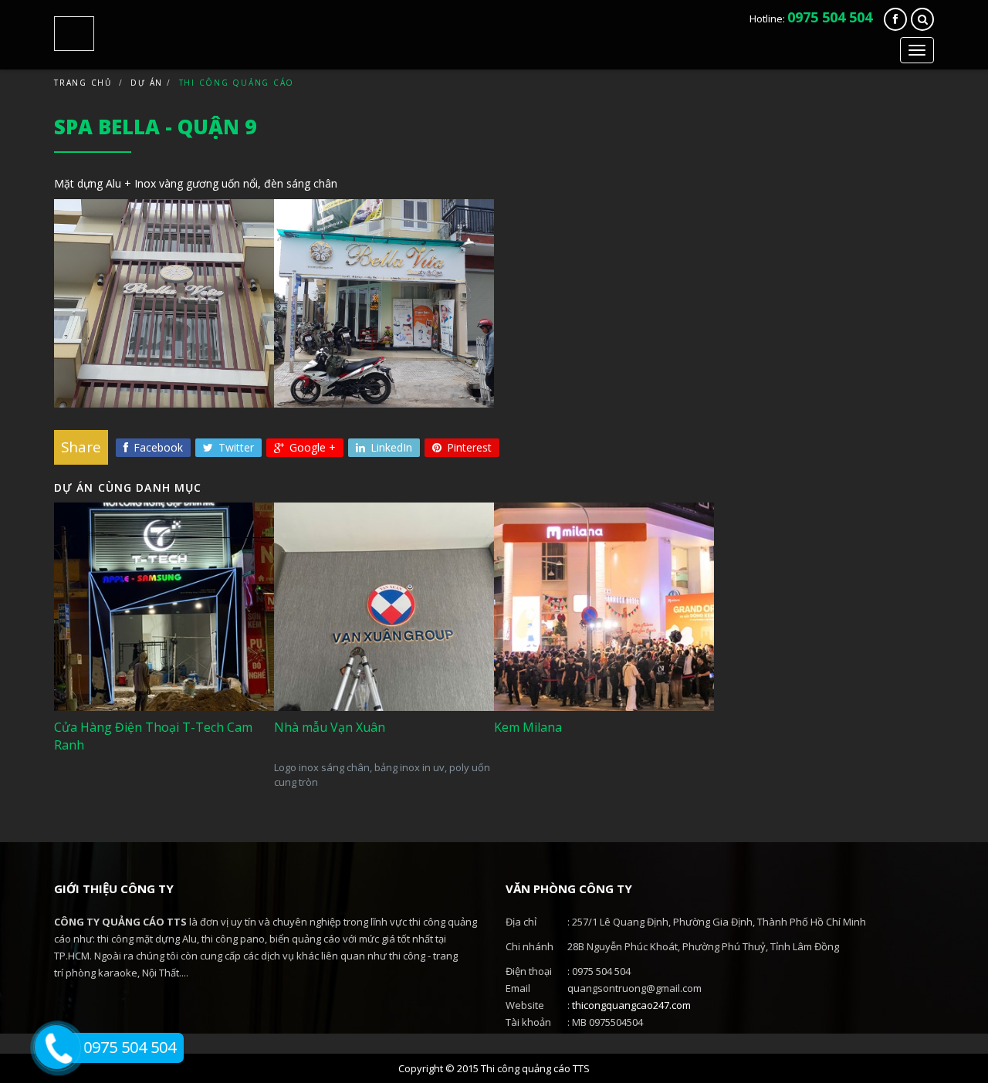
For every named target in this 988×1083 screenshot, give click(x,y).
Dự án (146, 82)
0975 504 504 (829, 17)
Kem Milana (543, 687)
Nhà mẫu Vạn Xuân (344, 687)
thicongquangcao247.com (631, 1005)
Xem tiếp (111, 759)
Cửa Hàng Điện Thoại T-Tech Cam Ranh (152, 680)
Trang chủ (83, 82)
